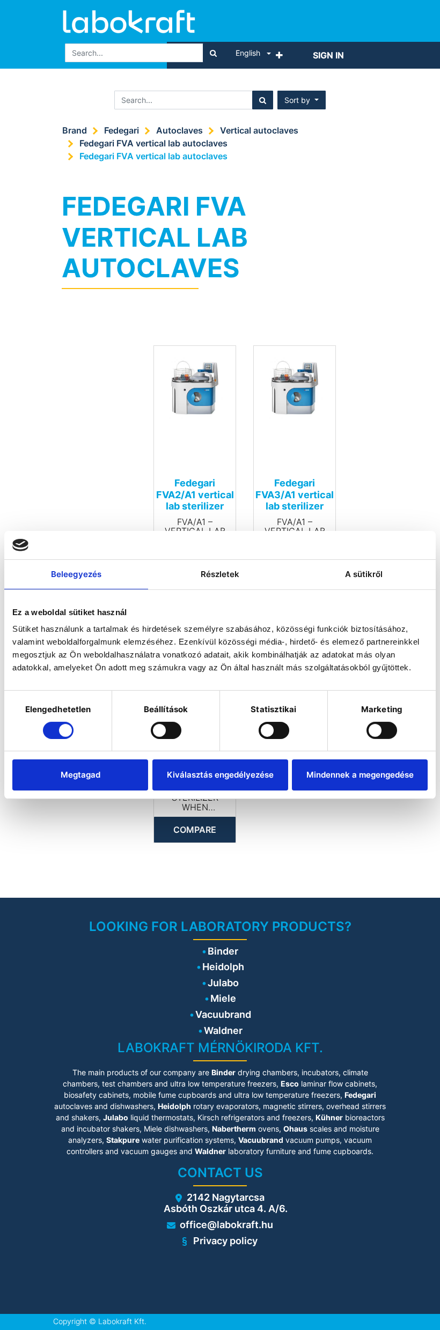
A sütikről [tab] (364, 573)
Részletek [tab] (220, 573)
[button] (279, 55)
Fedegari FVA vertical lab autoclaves (153, 143)
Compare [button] (194, 829)
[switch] (166, 730)
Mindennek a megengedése (360, 775)
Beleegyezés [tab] (76, 573)
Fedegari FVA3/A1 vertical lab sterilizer (294, 494)
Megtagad (80, 775)
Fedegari (121, 130)
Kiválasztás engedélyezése (220, 775)
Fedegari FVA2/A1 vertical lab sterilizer (195, 494)
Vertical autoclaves (259, 130)
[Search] (213, 52)
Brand (74, 130)
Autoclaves (179, 130)
